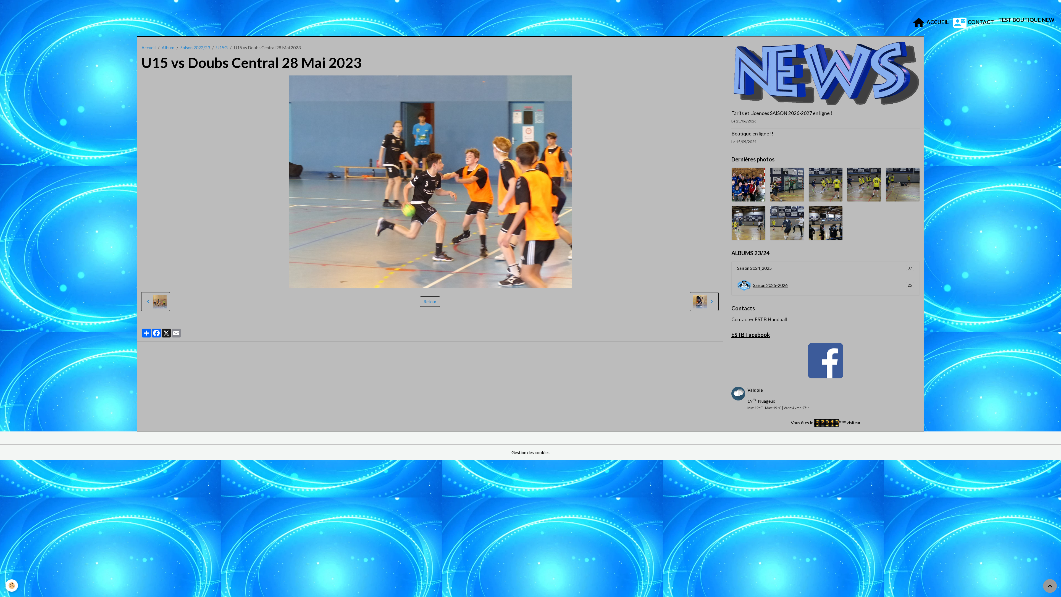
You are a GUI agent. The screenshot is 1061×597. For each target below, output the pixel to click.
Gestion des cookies (530, 452)
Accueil (937, 22)
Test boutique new (1026, 20)
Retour (430, 301)
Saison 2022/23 (195, 47)
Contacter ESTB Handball (759, 319)
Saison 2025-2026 (832, 285)
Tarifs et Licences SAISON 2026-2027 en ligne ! (781, 113)
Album (168, 47)
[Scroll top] (1050, 586)
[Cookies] (12, 585)
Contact (980, 22)
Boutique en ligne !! (752, 134)
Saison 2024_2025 (824, 268)
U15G (222, 47)
